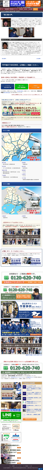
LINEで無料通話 (21, 86)
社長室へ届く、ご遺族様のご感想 (33, 414)
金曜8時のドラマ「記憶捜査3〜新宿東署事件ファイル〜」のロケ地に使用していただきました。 (34, 411)
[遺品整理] (7, 9)
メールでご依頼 (35, 86)
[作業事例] (21, 9)
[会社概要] (30, 9)
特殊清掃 (22, 226)
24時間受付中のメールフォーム (17, 377)
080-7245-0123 (7, 92)
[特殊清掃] (11, 9)
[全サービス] (16, 9)
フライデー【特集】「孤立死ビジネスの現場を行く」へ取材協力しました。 (34, 394)
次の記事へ (39, 58)
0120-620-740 (7, 86)
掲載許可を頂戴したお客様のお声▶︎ (33, 245)
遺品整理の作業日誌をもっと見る (30, 419)
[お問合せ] (35, 9)
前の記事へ (4, 58)
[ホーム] (2, 9)
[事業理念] (26, 9)
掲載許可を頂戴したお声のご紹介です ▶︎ (34, 354)
